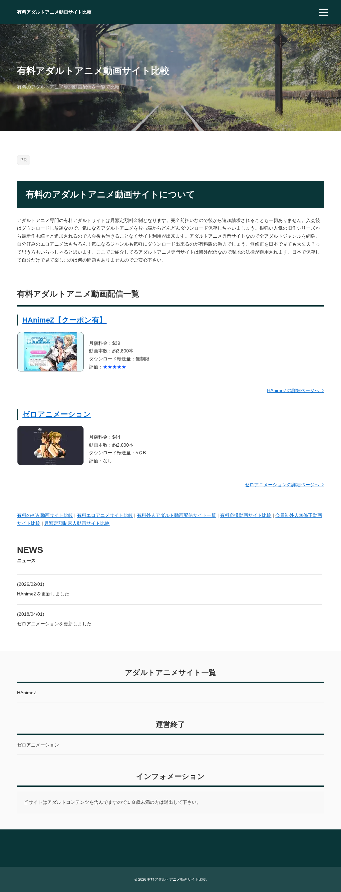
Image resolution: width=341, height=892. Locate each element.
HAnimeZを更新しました (43, 593)
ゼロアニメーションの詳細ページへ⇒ (284, 484)
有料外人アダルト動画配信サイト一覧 (176, 515)
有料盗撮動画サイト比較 (245, 515)
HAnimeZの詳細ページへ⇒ (295, 390)
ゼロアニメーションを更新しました (54, 623)
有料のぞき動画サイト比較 (45, 515)
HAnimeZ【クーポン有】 (64, 320)
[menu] (323, 12)
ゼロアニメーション (56, 414)
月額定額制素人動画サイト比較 (77, 523)
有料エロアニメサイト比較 (105, 515)
